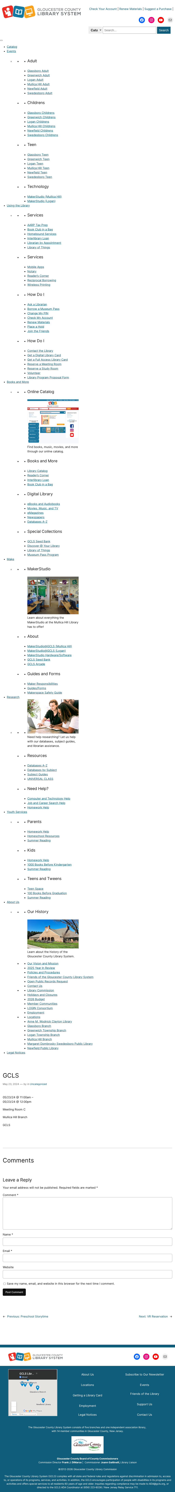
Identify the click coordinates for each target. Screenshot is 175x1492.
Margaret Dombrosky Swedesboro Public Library (60, 1043)
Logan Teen (35, 163)
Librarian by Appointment (44, 243)
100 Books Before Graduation (47, 893)
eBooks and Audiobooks (43, 504)
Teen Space (35, 888)
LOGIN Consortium (40, 1008)
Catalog (12, 46)
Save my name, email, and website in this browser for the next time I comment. (61, 1283)
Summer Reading (39, 840)
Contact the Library (40, 350)
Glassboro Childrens (41, 112)
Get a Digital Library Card (44, 355)
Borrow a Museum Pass (43, 309)
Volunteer (33, 373)
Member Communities (42, 1003)
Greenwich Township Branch (46, 1030)
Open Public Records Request (47, 981)
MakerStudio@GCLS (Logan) (46, 650)
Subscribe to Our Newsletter (144, 1374)
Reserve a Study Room (42, 368)
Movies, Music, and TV (42, 508)
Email (7, 1251)
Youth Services (17, 812)
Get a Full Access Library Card (47, 359)
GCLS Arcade (36, 664)
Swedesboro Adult (39, 93)
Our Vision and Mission (42, 963)
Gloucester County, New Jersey (105, 1431)
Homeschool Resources (43, 836)
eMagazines (35, 513)
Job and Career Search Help (46, 803)
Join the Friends (38, 331)
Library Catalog (37, 471)
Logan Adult (35, 79)
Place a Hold (35, 326)
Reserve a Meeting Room (44, 364)
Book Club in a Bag (40, 229)
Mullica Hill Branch (39, 1039)
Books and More (18, 382)
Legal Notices (16, 1052)
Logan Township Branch (43, 1035)
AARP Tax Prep (37, 225)
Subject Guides (37, 774)
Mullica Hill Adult (38, 84)
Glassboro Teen (38, 154)
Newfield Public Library (42, 1048)
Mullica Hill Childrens (41, 126)
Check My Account (40, 317)
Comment (10, 1195)
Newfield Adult (37, 88)
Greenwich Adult (38, 75)
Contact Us (34, 986)
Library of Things (38, 247)
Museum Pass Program (43, 554)
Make (10, 559)
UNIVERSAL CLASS (40, 779)
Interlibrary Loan (38, 238)
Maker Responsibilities (42, 683)
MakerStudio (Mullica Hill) (44, 196)
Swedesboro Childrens (42, 135)
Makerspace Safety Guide (44, 692)
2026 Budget (36, 999)
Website (8, 1267)
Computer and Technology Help (48, 798)
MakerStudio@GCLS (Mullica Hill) (49, 646)
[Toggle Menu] (1, 40)
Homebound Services (41, 234)
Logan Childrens (38, 121)
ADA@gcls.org (157, 1483)
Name (8, 1234)
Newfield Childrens (40, 130)
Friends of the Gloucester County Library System (60, 977)
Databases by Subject (42, 770)
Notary (31, 271)
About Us (13, 902)
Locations (33, 1017)
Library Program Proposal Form (48, 377)
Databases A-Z (37, 521)
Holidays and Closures (42, 994)
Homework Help (38, 807)
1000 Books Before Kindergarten (49, 864)
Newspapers (35, 517)
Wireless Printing (38, 284)
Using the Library (18, 205)
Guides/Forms (36, 688)
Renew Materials (130, 9)
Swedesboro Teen (39, 177)
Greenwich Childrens (41, 117)
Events (11, 51)
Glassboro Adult (38, 71)
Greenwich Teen (38, 159)
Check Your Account (103, 9)
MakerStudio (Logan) (41, 201)
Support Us (144, 1404)
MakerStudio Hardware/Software (49, 655)
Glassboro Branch (39, 1026)
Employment (35, 1012)
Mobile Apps (35, 267)
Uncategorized (38, 1084)
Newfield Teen (37, 172)
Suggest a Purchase (158, 9)
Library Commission (40, 990)
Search (164, 30)
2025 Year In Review (41, 968)
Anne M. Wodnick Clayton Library (49, 1021)
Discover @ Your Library (43, 546)
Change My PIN (37, 313)
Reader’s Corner (38, 276)
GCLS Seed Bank (38, 541)
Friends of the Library (144, 1393)
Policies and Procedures (43, 972)
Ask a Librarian (37, 304)
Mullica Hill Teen (38, 168)
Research (13, 697)
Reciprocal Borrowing (41, 280)
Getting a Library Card (87, 1395)
